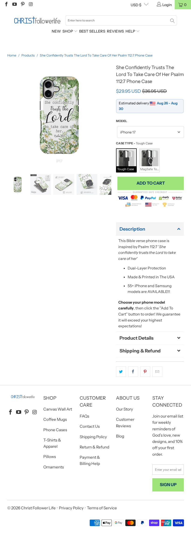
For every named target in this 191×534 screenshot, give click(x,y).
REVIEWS (115, 31)
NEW (56, 31)
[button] (150, 228)
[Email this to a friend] (157, 371)
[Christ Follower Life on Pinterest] (22, 4)
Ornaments (53, 467)
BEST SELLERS (92, 31)
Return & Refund (94, 447)
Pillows (49, 456)
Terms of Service (102, 508)
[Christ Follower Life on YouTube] (14, 4)
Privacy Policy (71, 508)
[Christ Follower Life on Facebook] (6, 4)
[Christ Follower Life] (37, 20)
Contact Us (90, 426)
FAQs (84, 416)
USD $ (136, 5)
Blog (120, 436)
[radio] (126, 160)
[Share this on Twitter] (121, 371)
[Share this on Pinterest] (145, 371)
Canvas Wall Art (57, 409)
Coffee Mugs (55, 419)
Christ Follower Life (38, 508)
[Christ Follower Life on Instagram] (30, 4)
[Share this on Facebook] (133, 371)
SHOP (68, 31)
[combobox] (121, 20)
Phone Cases (55, 430)
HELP (131, 31)
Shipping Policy (93, 436)
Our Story (124, 409)
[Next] (108, 115)
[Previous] (10, 115)
